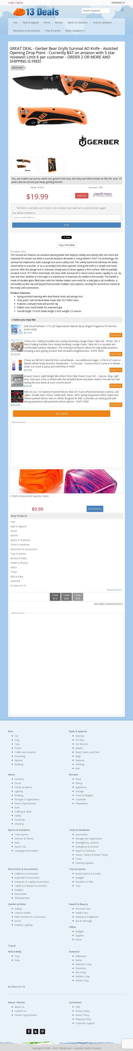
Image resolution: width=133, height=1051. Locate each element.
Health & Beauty (19, 562)
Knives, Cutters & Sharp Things (91, 854)
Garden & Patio (18, 558)
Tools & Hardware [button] (102, 22)
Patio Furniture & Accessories (30, 916)
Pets (12, 521)
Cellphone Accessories (26, 873)
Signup (19, 2)
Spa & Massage (83, 920)
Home (13, 530)
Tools (78, 858)
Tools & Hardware (20, 544)
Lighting (19, 791)
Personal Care (82, 908)
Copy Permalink (66, 245)
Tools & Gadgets (84, 795)
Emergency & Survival (86, 846)
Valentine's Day (83, 964)
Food (78, 779)
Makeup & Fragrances (87, 916)
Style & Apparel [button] (31, 22)
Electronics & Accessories (23, 549)
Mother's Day (82, 976)
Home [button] (47, 22)
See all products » (115, 590)
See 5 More (62, 413)
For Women (81, 744)
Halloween (80, 956)
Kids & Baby (16, 576)
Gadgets (19, 889)
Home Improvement (25, 803)
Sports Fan (20, 846)
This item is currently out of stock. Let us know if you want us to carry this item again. (61, 207)
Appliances (81, 787)
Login (11, 2)
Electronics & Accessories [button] (26, 30)
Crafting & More (23, 811)
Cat (16, 735)
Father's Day (82, 980)
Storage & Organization (27, 799)
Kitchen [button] (59, 22)
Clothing (79, 764)
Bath (17, 807)
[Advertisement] (66, 445)
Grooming (20, 756)
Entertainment (22, 897)
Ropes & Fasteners (85, 850)
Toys (17, 744)
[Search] (122, 10)
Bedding (19, 764)
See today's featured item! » (108, 603)
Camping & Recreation (26, 850)
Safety (18, 815)
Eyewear (79, 760)
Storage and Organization (88, 838)
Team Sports (21, 834)
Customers (75, 1002)
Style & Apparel (18, 526)
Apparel (19, 760)
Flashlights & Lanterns (87, 842)
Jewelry (79, 748)
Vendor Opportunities (26, 1015)
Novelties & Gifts (84, 881)
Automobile (81, 834)
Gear (17, 842)
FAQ (77, 1006)
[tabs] (23, 165)
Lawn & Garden (23, 912)
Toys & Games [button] (53, 30)
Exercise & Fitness (24, 838)
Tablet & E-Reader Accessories (31, 885)
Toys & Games (18, 553)
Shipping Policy (83, 1019)
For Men (79, 739)
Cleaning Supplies (84, 862)
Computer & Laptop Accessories (32, 881)
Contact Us (20, 1011)
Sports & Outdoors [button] (78, 22)
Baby (17, 960)
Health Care (81, 912)
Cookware (80, 799)
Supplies (79, 935)
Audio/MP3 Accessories (27, 877)
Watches (80, 735)
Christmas (80, 968)
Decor (18, 783)
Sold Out (81, 195)
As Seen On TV (18, 585)
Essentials (20, 819)
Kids (77, 768)
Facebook (28, 1031)
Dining (78, 783)
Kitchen (14, 535)
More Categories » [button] (75, 30)
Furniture (19, 779)
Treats (18, 748)
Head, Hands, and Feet (87, 752)
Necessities (21, 893)
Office (13, 567)
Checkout (118, 2)
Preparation (81, 803)
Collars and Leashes (25, 752)
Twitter (35, 1031)
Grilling (18, 908)
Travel (13, 571)
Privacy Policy (82, 1011)
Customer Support (85, 1023)
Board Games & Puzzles (88, 873)
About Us (19, 1006)
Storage (79, 791)
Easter (78, 960)
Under (55, 597)
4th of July (80, 972)
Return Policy (82, 1015)
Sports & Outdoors (20, 540)
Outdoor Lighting (23, 924)
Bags (78, 756)
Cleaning (19, 823)
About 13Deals (16, 1002)
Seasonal (15, 580)
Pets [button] (15, 22)
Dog (17, 739)
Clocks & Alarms (23, 787)
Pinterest (42, 1031)
